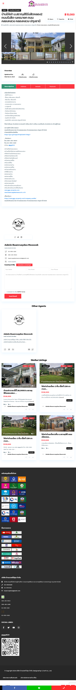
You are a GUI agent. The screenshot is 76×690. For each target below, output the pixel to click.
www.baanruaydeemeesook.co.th (15, 192)
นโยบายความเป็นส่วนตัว (10, 678)
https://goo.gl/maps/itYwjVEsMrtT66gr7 (17, 135)
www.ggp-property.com (11, 190)
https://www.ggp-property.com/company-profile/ (20, 198)
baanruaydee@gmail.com (12, 591)
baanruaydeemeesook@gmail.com (18, 258)
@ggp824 (12, 145)
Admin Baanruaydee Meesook (21, 245)
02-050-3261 (12, 251)
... (25, 342)
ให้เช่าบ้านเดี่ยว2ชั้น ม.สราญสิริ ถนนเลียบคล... (57, 435)
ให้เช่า (4, 10)
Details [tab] (37, 86)
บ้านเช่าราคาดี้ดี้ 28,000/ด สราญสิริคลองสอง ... (18, 392)
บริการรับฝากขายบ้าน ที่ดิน (28, 678)
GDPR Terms (21, 292)
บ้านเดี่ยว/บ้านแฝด (15, 10)
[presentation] (5, 46)
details (69, 400)
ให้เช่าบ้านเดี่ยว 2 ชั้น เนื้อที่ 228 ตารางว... (56, 387)
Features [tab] (53, 86)
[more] (32, 401)
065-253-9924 (12, 255)
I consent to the (16, 292)
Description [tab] (9, 86)
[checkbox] (5, 292)
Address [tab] (23, 86)
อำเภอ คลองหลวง (42, 25)
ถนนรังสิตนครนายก (53, 25)
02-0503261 (8, 585)
